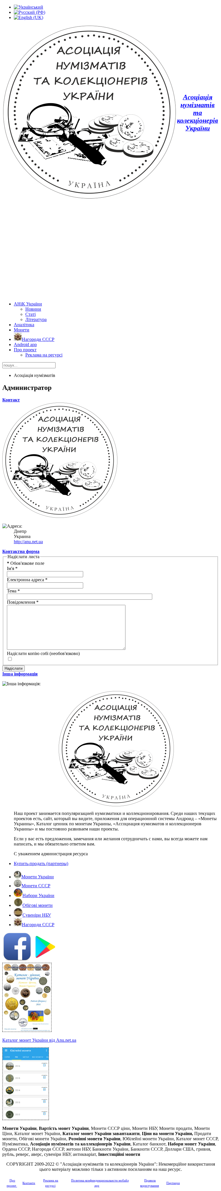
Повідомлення (23, 602)
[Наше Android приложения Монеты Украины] (110, 947)
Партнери (173, 1183)
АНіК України (28, 303)
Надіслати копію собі (27, 653)
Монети (21, 329)
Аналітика (24, 324)
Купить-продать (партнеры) (41, 863)
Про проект (25, 349)
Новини (33, 309)
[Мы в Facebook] (17, 959)
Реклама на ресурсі (43, 354)
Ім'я (12, 568)
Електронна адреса (27, 579)
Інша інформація (20, 673)
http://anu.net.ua (28, 541)
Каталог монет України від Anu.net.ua (39, 1040)
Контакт (11, 399)
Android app (25, 344)
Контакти (28, 1183)
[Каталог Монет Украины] (27, 1030)
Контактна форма (20, 551)
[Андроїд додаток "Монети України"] (25, 1118)
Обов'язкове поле (25, 563)
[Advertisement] (110, 251)
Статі (30, 314)
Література (36, 319)
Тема (13, 590)
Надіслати (13, 668)
